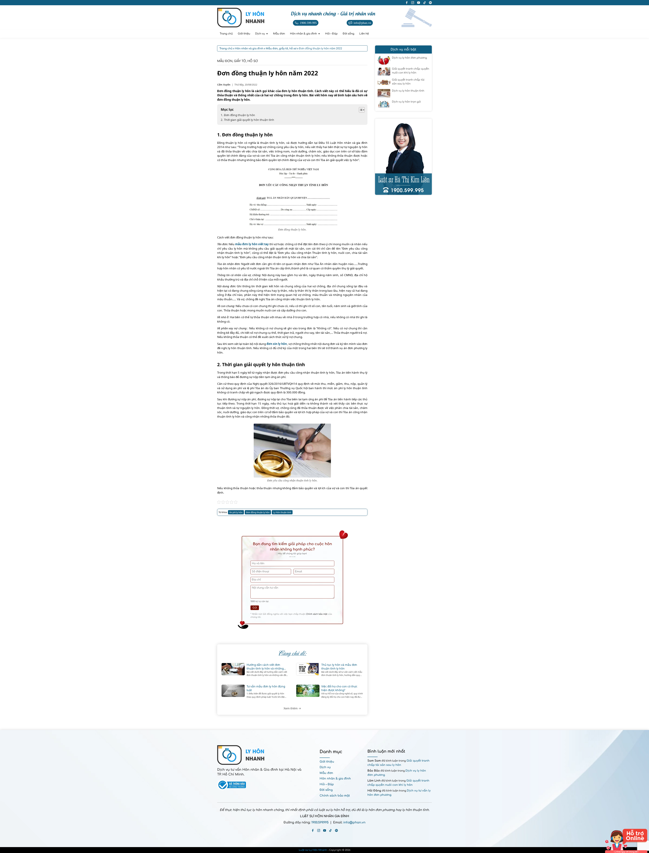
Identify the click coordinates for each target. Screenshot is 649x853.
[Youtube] (324, 830)
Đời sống (326, 789)
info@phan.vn (354, 822)
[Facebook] (312, 830)
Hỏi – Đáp (327, 784)
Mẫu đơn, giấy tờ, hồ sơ (237, 61)
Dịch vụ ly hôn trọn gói (406, 101)
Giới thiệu (327, 761)
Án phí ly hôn (236, 512)
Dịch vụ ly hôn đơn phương (409, 57)
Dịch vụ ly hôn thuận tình (408, 90)
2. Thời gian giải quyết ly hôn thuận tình (247, 120)
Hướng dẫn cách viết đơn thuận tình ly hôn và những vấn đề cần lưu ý (265, 666)
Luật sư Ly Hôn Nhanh (313, 850)
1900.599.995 (320, 822)
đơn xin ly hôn (277, 344)
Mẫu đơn (326, 773)
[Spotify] (336, 830)
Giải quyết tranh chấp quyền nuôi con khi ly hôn (410, 70)
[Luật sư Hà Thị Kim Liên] (403, 157)
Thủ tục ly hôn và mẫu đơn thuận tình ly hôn (339, 666)
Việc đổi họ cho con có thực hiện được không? (339, 688)
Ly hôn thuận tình (282, 512)
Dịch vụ (325, 767)
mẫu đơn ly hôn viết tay (252, 244)
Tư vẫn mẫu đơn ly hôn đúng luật (266, 688)
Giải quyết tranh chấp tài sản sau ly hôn (408, 81)
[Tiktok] (330, 830)
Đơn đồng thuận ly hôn (258, 512)
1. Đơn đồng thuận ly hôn (238, 115)
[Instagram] (318, 830)
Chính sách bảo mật (316, 614)
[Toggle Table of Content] (360, 110)
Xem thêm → (292, 708)
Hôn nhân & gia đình (335, 778)
